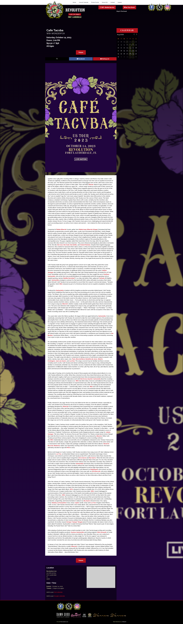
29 (133, 54)
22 (133, 50)
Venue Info (105, 2)
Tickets (80, 52)
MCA (68, 447)
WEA (60, 284)
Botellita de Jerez (91, 359)
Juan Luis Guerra (61, 361)
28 (130, 54)
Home (74, 2)
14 (130, 48)
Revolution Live (64, 621)
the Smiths (73, 245)
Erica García (82, 458)
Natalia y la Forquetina (59, 502)
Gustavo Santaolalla (77, 532)
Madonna (57, 445)
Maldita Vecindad (68, 278)
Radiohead (94, 469)
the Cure (60, 245)
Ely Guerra (92, 458)
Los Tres (58, 454)
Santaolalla (55, 280)
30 (127, 42)
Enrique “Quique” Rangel (74, 522)
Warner (91, 184)
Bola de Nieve (80, 359)
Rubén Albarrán (61, 229)
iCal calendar (58, 592)
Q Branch (124, 621)
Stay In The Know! (122, 11)
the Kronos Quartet (86, 379)
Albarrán (65, 304)
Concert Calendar (83, 2)
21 (130, 51)
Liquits (77, 502)
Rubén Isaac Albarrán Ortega (88, 229)
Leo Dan (72, 361)
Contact (113, 2)
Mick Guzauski (101, 532)
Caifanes (102, 278)
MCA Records (96, 471)
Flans (73, 359)
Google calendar (59, 596)
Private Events (95, 2)
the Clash (66, 245)
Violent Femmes (85, 245)
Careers (120, 2)
